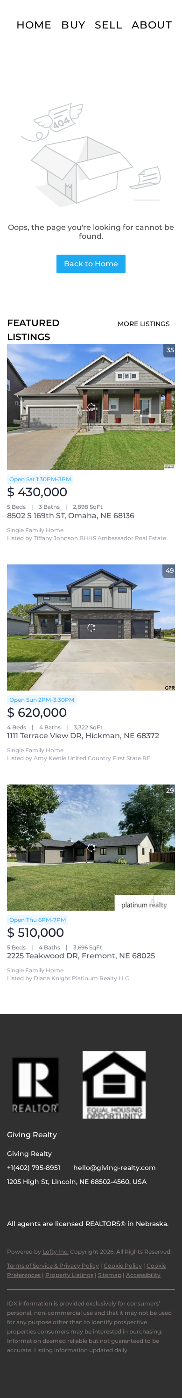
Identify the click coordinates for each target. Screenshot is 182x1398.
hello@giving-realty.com (114, 1167)
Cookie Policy (123, 1265)
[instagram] (33, 1203)
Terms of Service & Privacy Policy (53, 1265)
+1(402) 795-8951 (33, 1167)
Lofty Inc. (55, 1251)
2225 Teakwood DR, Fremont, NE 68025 (81, 955)
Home (34, 25)
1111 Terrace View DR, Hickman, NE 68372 (83, 735)
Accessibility (143, 1274)
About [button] (152, 25)
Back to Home (91, 263)
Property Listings (69, 1274)
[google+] (51, 1203)
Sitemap (109, 1274)
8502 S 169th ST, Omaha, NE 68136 (70, 515)
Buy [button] (73, 25)
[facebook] (14, 1203)
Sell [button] (108, 25)
